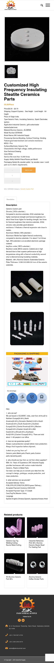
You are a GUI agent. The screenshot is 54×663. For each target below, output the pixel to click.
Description (10, 199)
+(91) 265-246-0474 (16, 642)
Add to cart (28, 170)
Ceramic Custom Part (27, 189)
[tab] (10, 199)
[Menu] (46, 5)
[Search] (40, 5)
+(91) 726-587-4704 (16, 635)
